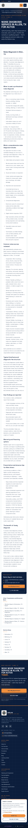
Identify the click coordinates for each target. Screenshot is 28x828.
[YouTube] (10, 726)
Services (7, 10)
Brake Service (4, 779)
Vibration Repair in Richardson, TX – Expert (14, 605)
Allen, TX (7, 652)
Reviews (3, 753)
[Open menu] (25, 5)
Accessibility (4, 822)
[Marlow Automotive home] (3, 5)
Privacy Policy (8, 812)
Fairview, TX (8, 647)
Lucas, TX (7, 639)
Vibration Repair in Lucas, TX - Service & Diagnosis (14, 615)
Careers (3, 762)
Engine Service (5, 791)
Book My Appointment (14, 586)
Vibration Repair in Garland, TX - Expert (15, 618)
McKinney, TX (8, 637)
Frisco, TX (7, 644)
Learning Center (5, 757)
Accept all (14, 815)
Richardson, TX (8, 634)
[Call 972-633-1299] (21, 5)
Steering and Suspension (7, 773)
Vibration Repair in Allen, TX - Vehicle (14, 608)
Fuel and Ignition (5, 775)
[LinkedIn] (6, 726)
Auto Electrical (4, 777)
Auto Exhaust (4, 789)
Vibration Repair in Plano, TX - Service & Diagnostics (14, 622)
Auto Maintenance (5, 784)
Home (2, 10)
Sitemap (9, 822)
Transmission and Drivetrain (16, 10)
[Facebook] (2, 726)
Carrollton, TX (8, 649)
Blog (2, 755)
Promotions (4, 751)
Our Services (4, 746)
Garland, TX (8, 642)
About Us (3, 744)
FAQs (2, 760)
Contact (3, 764)
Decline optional (14, 819)
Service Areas (4, 748)
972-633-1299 (14, 590)
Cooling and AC (5, 782)
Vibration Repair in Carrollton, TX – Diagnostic (13, 611)
